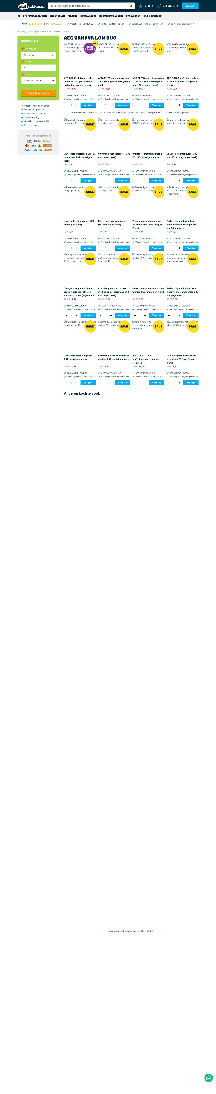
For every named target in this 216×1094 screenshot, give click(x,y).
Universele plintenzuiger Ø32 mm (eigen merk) (79, 223)
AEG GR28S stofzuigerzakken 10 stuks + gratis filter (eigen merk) (182, 82)
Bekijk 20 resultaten (38, 93)
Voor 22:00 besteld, (147, 24)
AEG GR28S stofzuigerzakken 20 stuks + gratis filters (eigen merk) (114, 82)
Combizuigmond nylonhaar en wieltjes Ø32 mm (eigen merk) (114, 357)
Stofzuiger (34, 31)
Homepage (22, 31)
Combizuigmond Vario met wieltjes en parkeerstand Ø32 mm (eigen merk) (113, 292)
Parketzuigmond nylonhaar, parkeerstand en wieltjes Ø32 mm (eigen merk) (182, 224)
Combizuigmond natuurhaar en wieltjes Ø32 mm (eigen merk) (181, 359)
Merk (26, 61)
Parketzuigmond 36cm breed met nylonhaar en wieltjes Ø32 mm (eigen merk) (182, 292)
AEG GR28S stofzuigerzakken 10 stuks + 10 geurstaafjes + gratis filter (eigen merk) (148, 82)
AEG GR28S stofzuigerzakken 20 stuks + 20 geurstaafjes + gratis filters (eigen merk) (79, 82)
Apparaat (29, 49)
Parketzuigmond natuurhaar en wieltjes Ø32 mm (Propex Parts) (147, 224)
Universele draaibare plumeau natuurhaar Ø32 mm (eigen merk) (79, 157)
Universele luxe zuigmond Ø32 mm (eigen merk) (111, 223)
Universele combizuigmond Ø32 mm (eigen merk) (78, 357)
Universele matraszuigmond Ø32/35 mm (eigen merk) (147, 156)
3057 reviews (56, 24)
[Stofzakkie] (31, 6)
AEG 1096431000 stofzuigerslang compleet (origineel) (145, 359)
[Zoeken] (131, 5)
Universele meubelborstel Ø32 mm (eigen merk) (114, 156)
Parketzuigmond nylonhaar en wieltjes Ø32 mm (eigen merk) (148, 290)
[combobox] (24, 55)
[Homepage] (18, 15)
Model (27, 74)
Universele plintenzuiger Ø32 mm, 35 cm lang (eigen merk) (182, 156)
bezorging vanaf (182, 24)
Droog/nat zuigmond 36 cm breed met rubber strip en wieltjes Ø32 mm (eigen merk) (79, 292)
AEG (44, 31)
